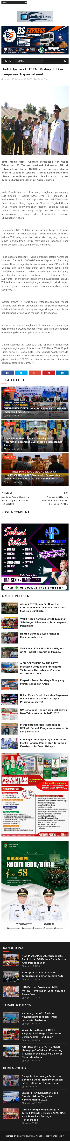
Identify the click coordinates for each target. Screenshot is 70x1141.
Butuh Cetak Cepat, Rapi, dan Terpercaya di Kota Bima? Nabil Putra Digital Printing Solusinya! (44, 699)
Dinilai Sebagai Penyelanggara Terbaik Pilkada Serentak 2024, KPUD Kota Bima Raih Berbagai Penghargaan (44, 1114)
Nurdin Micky (57, 1136)
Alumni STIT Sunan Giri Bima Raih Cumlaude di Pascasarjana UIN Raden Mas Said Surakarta (42, 608)
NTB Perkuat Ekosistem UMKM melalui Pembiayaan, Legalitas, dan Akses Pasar (43, 991)
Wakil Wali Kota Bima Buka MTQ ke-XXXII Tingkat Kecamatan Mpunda (42, 650)
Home (7, 60)
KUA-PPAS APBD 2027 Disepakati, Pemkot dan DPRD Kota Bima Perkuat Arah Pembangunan (32, 477)
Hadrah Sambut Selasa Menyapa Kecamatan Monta (39, 635)
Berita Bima (43, 79)
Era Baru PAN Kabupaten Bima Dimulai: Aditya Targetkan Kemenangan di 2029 (40, 1096)
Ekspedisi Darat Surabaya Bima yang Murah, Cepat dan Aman (42, 682)
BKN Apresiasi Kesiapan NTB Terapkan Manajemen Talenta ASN (42, 974)
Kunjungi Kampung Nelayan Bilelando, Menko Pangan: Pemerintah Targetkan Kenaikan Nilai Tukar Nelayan (43, 743)
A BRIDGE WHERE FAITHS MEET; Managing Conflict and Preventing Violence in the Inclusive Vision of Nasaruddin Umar (40, 668)
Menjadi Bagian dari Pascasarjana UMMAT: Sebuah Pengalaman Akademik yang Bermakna (44, 728)
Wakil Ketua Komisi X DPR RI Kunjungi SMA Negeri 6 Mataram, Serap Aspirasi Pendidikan (43, 622)
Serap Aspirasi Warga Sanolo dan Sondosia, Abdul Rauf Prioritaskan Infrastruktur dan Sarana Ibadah (42, 1080)
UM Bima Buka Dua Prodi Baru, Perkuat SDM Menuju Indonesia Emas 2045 (35, 410)
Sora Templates (25, 1136)
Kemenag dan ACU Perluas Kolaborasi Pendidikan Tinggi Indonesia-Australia (39, 1017)
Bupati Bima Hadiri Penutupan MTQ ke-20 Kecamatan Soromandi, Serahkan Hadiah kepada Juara (33, 442)
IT (36, 1136)
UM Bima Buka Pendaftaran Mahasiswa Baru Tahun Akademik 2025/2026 (43, 711)
